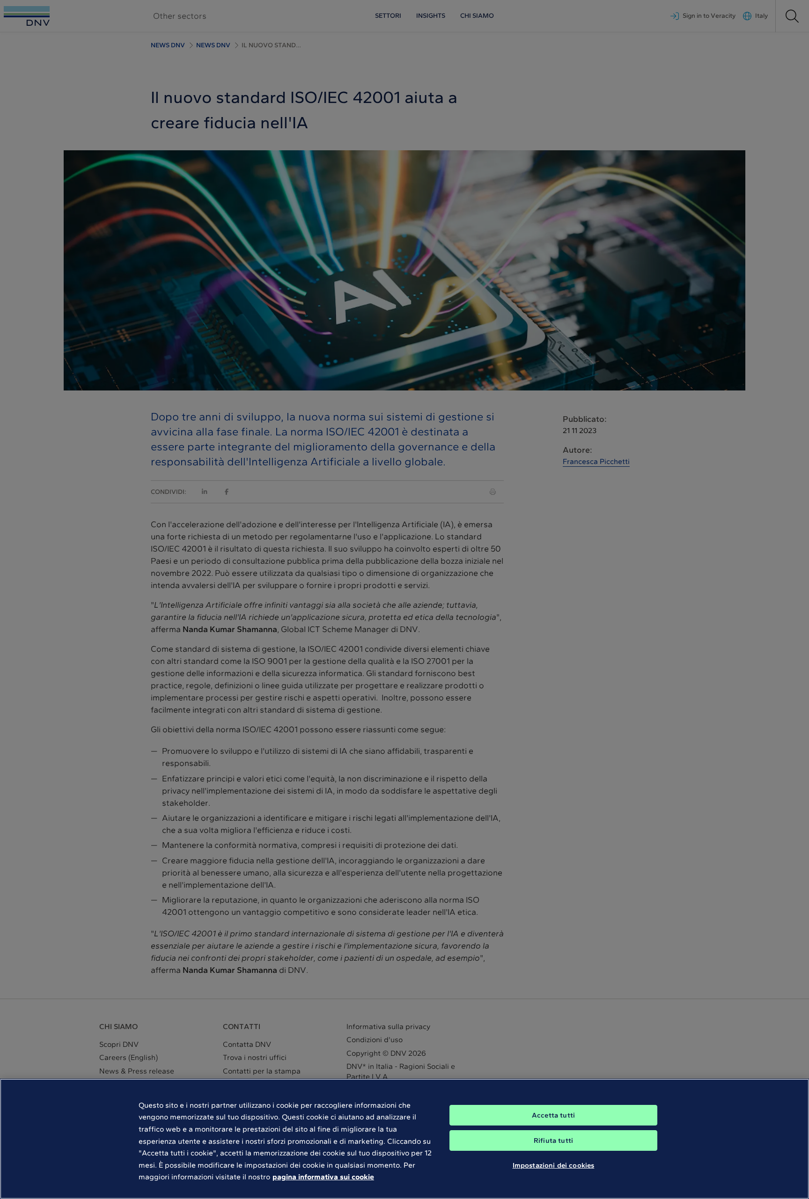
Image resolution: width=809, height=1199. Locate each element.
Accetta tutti (553, 1115)
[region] (404, 1139)
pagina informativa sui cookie (323, 1176)
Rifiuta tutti (553, 1140)
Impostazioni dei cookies (554, 1165)
